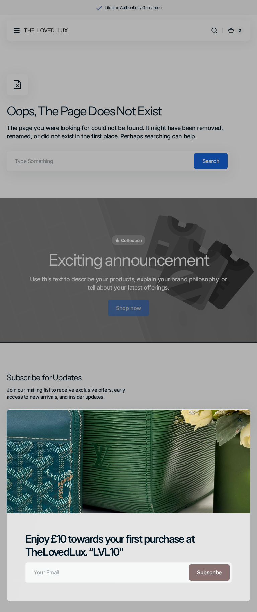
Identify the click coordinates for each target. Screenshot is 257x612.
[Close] (239, 419)
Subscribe (209, 572)
